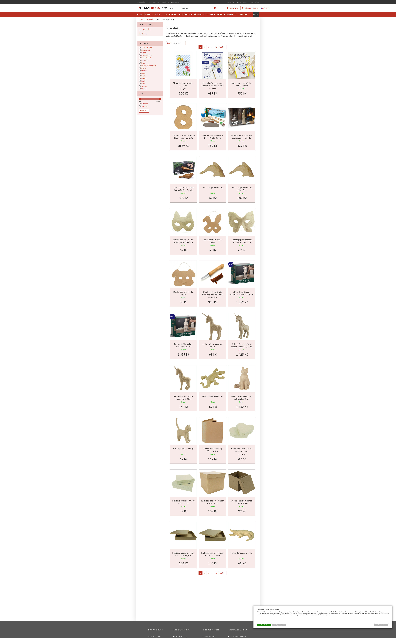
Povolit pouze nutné (278, 625)
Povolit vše (264, 625)
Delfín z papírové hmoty (212, 187)
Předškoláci (145, 29)
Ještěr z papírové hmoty (212, 396)
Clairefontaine (146, 55)
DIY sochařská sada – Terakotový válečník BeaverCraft (183, 347)
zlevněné (144, 104)
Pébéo (143, 73)
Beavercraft (145, 50)
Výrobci (144, 43)
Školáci (143, 34)
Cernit (143, 53)
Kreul (143, 63)
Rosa (143, 84)
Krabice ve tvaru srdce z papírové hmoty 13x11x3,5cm (241, 451)
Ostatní (144, 71)
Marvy (143, 68)
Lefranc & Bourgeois (148, 65)
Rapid (143, 81)
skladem (144, 106)
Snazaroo (144, 86)
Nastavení (381, 625)
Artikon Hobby (146, 47)
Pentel (143, 76)
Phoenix (144, 78)
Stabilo (143, 89)
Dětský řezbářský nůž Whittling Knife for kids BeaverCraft (212, 294)
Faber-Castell (146, 58)
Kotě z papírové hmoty (183, 448)
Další (221, 47)
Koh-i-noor (145, 60)
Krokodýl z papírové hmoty (241, 553)
